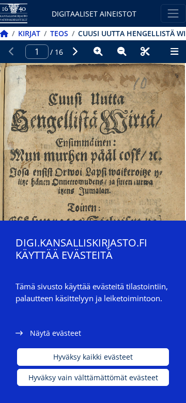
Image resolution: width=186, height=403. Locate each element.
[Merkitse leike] (145, 51)
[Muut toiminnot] (174, 51)
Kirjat (29, 33)
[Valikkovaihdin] (173, 13)
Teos (59, 33)
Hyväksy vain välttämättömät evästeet (93, 377)
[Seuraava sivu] (75, 51)
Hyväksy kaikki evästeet (93, 357)
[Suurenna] (98, 51)
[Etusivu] (4, 33)
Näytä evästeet (55, 333)
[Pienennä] (122, 51)
